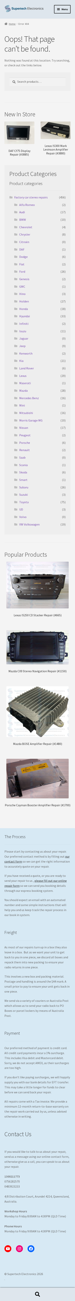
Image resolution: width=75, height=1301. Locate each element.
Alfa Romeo (27, 205)
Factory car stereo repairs (31, 197)
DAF (21, 249)
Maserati (25, 383)
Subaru (23, 487)
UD (21, 509)
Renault (24, 450)
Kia (21, 361)
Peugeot (25, 435)
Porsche (24, 443)
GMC (22, 286)
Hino (22, 294)
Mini (22, 405)
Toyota (24, 502)
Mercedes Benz (29, 398)
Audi (22, 212)
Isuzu (22, 331)
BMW (22, 220)
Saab (22, 457)
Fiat (21, 264)
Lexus (23, 376)
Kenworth (25, 353)
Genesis (24, 279)
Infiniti (23, 324)
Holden (24, 301)
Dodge (23, 257)
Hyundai (24, 316)
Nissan (23, 428)
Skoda (23, 472)
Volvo (23, 517)
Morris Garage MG (30, 420)
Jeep (22, 346)
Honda (23, 309)
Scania (23, 465)
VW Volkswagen (29, 524)
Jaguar (23, 338)
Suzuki (23, 494)
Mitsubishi (26, 413)
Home (12, 24)
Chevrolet (25, 227)
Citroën (24, 242)
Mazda (23, 390)
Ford (22, 271)
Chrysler (24, 234)
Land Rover (26, 368)
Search (37, 1294)
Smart (23, 480)
